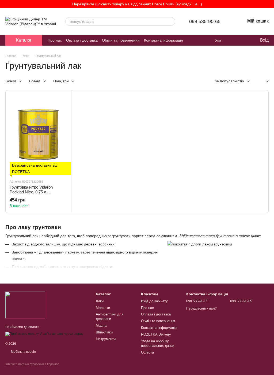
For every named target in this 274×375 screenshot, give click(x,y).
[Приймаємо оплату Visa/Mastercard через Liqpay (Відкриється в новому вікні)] (44, 334)
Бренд (34, 81)
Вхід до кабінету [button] (154, 301)
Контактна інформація (163, 40)
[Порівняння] (234, 40)
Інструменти (106, 339)
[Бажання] (244, 40)
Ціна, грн (61, 81)
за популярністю (229, 81)
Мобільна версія (23, 352)
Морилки (103, 308)
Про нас (55, 40)
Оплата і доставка (82, 40)
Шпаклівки (104, 332)
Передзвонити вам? (201, 308)
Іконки (10, 81)
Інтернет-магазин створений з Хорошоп (32, 364)
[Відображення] (263, 81)
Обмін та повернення (121, 40)
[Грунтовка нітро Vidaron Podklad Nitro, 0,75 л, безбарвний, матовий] (38, 134)
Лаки (100, 301)
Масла (101, 325)
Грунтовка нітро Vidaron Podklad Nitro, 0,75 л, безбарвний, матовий (31, 192)
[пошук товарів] (171, 21)
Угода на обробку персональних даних (157, 343)
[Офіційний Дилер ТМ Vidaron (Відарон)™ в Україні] (25, 305)
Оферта (147, 352)
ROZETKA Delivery (156, 334)
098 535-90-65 (204, 21)
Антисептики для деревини (109, 316)
